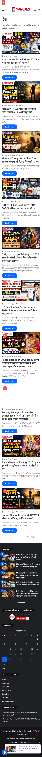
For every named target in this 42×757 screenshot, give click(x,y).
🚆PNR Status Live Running (21, 746)
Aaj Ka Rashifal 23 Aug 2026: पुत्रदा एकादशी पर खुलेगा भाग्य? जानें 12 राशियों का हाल (21, 465)
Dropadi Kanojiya (9, 106)
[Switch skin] (35, 10)
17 (4, 654)
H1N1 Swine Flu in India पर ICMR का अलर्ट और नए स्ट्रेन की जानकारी (26, 557)
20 (21, 654)
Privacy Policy (7, 690)
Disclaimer (6, 694)
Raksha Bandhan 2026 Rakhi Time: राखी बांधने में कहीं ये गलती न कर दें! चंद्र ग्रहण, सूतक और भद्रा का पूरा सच (21, 363)
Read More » (9, 77)
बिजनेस (29, 742)
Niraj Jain (7, 251)
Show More (21, 602)
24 (4, 659)
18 (10, 654)
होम (8, 738)
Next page (31, 537)
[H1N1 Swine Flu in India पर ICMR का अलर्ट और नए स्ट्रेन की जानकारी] (21, 43)
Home (4, 679)
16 (37, 649)
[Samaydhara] (21, 9)
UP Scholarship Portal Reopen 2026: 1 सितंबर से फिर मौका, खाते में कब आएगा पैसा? (19, 310)
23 (37, 654)
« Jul (3, 668)
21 (26, 654)
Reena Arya (7, 356)
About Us (5, 683)
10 (4, 649)
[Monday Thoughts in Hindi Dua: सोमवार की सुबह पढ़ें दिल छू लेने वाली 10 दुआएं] (21, 142)
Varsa (5, 56)
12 (15, 649)
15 (32, 649)
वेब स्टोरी (12, 738)
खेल (22, 742)
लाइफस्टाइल (28, 738)
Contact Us (6, 687)
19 (15, 654)
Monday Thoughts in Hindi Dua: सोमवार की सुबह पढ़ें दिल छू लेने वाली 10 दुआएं (27, 575)
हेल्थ (25, 742)
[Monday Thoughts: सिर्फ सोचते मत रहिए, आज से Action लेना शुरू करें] (21, 92)
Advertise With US (8, 701)
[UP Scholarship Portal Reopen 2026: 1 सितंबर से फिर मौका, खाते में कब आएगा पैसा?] (21, 290)
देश (17, 738)
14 (26, 649)
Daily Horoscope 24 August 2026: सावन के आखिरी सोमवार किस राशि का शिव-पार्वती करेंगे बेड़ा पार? (21, 257)
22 (32, 654)
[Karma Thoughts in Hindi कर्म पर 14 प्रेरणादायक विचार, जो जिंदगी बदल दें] (21, 498)
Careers (5, 698)
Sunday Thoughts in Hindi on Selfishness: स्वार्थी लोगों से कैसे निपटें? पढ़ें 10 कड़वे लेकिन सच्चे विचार (20, 415)
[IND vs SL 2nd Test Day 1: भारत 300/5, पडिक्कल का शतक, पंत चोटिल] (21, 188)
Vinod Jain (7, 202)
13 (21, 649)
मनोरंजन (21, 738)
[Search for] (39, 10)
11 (10, 649)
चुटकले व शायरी (15, 742)
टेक (34, 738)
